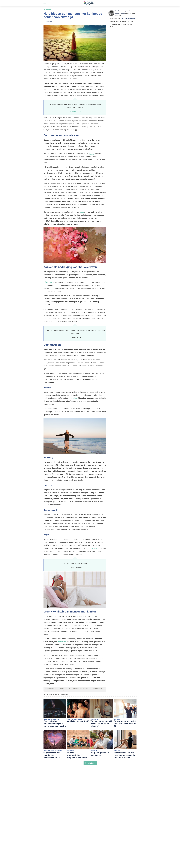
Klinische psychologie (51, 719)
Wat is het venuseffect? (78, 721)
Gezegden (70, 750)
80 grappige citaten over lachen (99, 754)
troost (91, 153)
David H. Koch (75, 112)
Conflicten (94, 719)
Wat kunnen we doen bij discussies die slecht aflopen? (101, 723)
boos (82, 212)
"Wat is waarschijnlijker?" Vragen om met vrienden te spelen (78, 755)
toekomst (93, 548)
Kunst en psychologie (74, 719)
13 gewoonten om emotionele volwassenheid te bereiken (52, 755)
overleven (62, 642)
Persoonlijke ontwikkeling (53, 750)
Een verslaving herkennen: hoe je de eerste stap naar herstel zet (54, 723)
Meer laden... (90, 763)
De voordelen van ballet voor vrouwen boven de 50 (125, 723)
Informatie (48, 282)
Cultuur (117, 719)
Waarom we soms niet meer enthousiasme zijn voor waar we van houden (124, 755)
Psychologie (47, 9)
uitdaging (73, 398)
